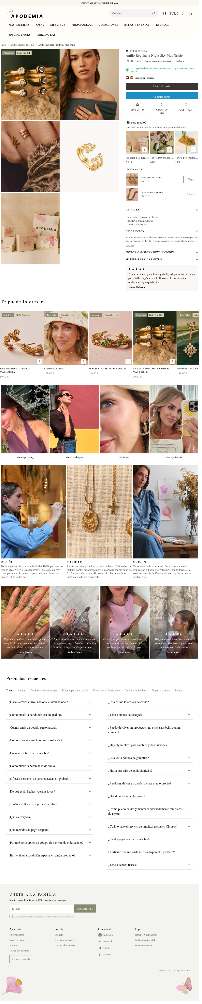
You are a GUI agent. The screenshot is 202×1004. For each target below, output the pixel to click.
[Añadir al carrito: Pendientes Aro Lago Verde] (128, 361)
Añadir (190, 194)
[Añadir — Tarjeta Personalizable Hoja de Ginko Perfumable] (194, 150)
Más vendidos (19, 24)
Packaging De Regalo (137, 157)
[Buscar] (153, 13)
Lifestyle (57, 24)
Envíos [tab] (21, 690)
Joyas (40, 24)
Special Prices (19, 34)
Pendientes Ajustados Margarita (15, 370)
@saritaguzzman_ (25, 457)
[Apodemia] (25, 13)
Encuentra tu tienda (21, 959)
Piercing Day (46, 34)
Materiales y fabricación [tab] (106, 690)
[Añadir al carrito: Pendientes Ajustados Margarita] (39, 361)
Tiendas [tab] (179, 690)
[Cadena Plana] (66, 338)
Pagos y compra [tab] (161, 690)
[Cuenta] (183, 13)
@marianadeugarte (74, 457)
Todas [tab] (9, 690)
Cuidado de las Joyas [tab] (136, 690)
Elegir (190, 179)
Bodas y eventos (137, 24)
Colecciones (108, 24)
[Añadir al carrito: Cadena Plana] (83, 361)
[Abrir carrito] (190, 13)
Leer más (130, 245)
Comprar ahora (161, 97)
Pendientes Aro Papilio (151, 177)
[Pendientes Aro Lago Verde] (110, 338)
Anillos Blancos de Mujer (22, 44)
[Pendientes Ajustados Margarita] (22, 338)
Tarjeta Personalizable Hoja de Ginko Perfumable (186, 157)
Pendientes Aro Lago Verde (107, 368)
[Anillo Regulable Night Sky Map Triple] (155, 338)
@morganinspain (174, 457)
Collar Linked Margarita (152, 192)
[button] (30, 84)
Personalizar (82, 24)
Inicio (3, 44)
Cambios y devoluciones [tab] (43, 690)
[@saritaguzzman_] (25, 419)
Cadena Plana (54, 368)
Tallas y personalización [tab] (75, 690)
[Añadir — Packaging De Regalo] (144, 150)
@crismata (124, 457)
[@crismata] (124, 419)
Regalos (162, 24)
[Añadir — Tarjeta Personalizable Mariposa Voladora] (169, 150)
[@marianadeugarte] (74, 419)
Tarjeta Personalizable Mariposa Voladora (161, 157)
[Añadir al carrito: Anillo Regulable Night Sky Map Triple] (172, 361)
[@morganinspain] (174, 419)
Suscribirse (85, 908)
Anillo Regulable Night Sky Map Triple (152, 370)
